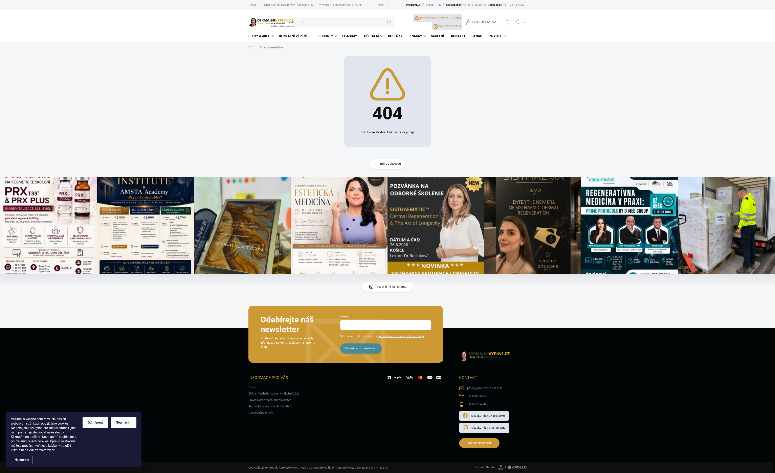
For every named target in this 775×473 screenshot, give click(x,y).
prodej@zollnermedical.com (484, 388)
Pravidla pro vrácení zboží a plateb (340, 4)
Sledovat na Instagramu (391, 286)
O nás (252, 4)
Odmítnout (95, 422)
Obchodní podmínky (260, 412)
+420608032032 (477, 396)
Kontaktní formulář (479, 443)
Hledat (388, 22)
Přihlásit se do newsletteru (361, 348)
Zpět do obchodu (390, 163)
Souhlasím (123, 422)
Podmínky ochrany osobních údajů (270, 406)
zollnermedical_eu (450, 26)
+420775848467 (477, 404)
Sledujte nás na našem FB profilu (440, 18)
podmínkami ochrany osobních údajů (401, 336)
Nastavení (22, 460)
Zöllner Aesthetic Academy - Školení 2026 (287, 4)
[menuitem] (261, 36)
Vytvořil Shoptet (485, 467)
